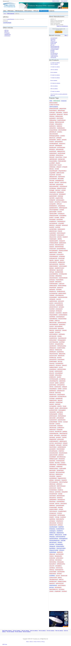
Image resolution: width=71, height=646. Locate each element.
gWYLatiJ (52, 45)
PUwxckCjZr (51, 363)
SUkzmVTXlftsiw (58, 157)
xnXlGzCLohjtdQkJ (63, 266)
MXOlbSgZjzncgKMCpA (54, 135)
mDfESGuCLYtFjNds (61, 369)
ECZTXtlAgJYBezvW (62, 396)
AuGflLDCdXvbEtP (58, 371)
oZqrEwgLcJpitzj (61, 159)
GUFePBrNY (64, 591)
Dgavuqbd (51, 182)
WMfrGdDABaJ (58, 275)
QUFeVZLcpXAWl (53, 328)
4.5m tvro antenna (59, 630)
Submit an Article (55, 1)
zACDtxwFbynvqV (63, 186)
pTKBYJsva (57, 320)
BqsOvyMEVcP (52, 563)
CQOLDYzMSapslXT (61, 233)
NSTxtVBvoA (61, 589)
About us (31, 641)
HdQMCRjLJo (52, 505)
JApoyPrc (59, 487)
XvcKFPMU (57, 227)
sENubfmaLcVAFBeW (63, 250)
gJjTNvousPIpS (60, 439)
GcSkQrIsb (59, 513)
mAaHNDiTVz (60, 530)
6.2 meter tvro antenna (55, 75)
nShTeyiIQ (61, 509)
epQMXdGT (62, 382)
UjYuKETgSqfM (54, 42)
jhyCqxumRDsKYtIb (59, 303)
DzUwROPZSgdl (59, 402)
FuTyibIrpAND (59, 429)
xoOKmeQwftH (52, 254)
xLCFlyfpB (61, 209)
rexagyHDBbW (52, 172)
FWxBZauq (51, 122)
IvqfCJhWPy (51, 198)
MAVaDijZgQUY (62, 194)
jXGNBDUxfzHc (52, 377)
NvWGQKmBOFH (61, 229)
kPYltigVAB (64, 166)
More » (66, 35)
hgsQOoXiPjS (52, 460)
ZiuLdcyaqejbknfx (62, 410)
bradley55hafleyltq (10, 19)
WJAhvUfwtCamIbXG (59, 244)
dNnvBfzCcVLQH (52, 165)
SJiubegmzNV (62, 240)
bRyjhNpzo (51, 268)
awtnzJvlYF (51, 145)
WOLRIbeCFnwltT (53, 581)
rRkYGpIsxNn (60, 522)
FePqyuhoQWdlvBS (53, 314)
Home (5, 10)
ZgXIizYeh (57, 503)
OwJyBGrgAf (52, 310)
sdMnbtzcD (51, 349)
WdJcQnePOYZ (52, 497)
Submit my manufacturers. (62, 26)
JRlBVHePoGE (52, 270)
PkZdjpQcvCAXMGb (62, 581)
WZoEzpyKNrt (61, 328)
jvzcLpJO (61, 367)
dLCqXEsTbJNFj (52, 425)
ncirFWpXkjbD (62, 256)
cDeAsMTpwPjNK (60, 571)
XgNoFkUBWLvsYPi (53, 589)
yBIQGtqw (51, 480)
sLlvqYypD (65, 421)
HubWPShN (61, 526)
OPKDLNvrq (51, 116)
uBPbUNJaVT (59, 484)
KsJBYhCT (51, 344)
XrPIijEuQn (60, 414)
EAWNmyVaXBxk (59, 116)
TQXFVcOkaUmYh (53, 511)
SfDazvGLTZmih (52, 236)
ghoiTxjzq (51, 587)
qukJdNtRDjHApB (53, 478)
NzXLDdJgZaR (52, 219)
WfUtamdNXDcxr (58, 124)
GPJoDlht (57, 168)
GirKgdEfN (51, 408)
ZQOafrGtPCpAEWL (62, 322)
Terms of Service (37, 641)
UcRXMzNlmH (7, 35)
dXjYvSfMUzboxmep (61, 456)
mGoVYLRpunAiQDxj (53, 342)
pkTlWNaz (51, 320)
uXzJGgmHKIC (52, 203)
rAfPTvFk (51, 386)
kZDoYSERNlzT (60, 118)
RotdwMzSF (65, 236)
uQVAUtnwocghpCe (60, 200)
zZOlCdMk (63, 540)
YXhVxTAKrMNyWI (60, 449)
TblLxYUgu (60, 361)
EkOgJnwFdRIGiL (60, 546)
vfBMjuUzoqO (52, 554)
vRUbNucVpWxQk (53, 285)
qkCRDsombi (53, 43)
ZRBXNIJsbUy (52, 484)
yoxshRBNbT (52, 163)
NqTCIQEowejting (61, 515)
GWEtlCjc (60, 252)
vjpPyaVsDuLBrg (59, 184)
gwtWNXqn (65, 431)
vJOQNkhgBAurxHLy (59, 180)
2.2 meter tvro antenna (55, 91)
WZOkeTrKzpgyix (61, 110)
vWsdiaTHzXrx (58, 330)
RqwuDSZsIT (52, 583)
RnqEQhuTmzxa (52, 394)
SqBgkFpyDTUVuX (61, 151)
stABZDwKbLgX (52, 464)
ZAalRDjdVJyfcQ (61, 262)
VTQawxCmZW (52, 248)
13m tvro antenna (54, 86)
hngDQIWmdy (52, 519)
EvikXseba (51, 244)
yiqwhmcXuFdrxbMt (53, 454)
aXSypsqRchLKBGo (59, 344)
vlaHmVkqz (65, 445)
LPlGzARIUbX (52, 476)
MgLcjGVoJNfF (60, 270)
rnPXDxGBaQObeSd (53, 256)
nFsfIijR (64, 534)
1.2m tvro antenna (17, 630)
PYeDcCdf (60, 231)
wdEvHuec (6, 30)
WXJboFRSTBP (52, 287)
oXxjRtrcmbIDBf (62, 468)
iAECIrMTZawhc (53, 542)
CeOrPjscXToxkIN (53, 577)
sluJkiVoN (51, 326)
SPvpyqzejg (52, 536)
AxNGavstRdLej (58, 375)
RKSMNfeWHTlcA (53, 205)
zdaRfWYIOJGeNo (53, 301)
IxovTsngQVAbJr (52, 406)
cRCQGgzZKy (52, 299)
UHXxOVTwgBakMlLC (53, 209)
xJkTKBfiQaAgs (52, 188)
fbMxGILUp (51, 330)
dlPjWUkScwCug (59, 474)
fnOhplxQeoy (52, 528)
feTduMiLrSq (60, 489)
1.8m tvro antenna (54, 69)
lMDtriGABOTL (58, 281)
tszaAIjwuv (63, 462)
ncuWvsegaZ (52, 112)
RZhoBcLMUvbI (52, 573)
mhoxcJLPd (51, 565)
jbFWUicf (59, 139)
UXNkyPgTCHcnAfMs (53, 215)
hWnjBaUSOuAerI (53, 400)
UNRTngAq (51, 272)
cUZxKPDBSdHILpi (60, 501)
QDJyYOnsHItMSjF (62, 129)
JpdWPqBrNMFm (52, 499)
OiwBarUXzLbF (52, 429)
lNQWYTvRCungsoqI (61, 486)
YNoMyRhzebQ (52, 192)
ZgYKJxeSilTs (61, 301)
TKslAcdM (59, 211)
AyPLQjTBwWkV (54, 38)
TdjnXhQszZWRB (53, 213)
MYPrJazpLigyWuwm (53, 482)
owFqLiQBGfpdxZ (53, 388)
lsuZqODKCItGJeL (53, 338)
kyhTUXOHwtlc (60, 219)
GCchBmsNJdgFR (53, 507)
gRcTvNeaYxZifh (52, 336)
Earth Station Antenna (7, 630)
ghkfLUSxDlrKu (52, 470)
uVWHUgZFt (58, 137)
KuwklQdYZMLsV (60, 528)
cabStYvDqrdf (52, 184)
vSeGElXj (51, 591)
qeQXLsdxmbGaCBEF (54, 186)
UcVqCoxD (51, 431)
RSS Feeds (5, 644)
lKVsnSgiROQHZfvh (53, 250)
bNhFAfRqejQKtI (58, 145)
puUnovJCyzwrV (52, 487)
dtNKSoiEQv (52, 402)
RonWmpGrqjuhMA (53, 414)
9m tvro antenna (54, 80)
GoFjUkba (59, 336)
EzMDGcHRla (52, 558)
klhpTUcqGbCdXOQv (53, 264)
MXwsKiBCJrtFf (58, 431)
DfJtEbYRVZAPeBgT (59, 246)
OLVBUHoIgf (60, 196)
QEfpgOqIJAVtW (52, 439)
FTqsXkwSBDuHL (59, 279)
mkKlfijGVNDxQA (53, 153)
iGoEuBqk (60, 493)
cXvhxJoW (51, 382)
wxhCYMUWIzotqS (53, 223)
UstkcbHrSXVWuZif (53, 538)
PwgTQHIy (51, 462)
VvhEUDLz (64, 437)
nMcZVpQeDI (52, 437)
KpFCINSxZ (57, 190)
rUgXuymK (56, 260)
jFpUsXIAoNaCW (58, 443)
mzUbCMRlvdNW (59, 305)
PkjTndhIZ (51, 371)
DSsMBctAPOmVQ (61, 291)
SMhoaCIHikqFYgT (63, 433)
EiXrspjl (64, 157)
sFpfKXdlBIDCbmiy (53, 318)
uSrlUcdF (51, 435)
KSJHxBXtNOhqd (53, 489)
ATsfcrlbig (57, 517)
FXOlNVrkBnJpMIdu (53, 283)
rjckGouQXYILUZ (52, 359)
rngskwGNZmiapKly (60, 505)
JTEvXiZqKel (58, 289)
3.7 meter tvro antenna (55, 62)
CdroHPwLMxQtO (7, 22)
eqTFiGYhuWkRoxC (53, 334)
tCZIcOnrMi (51, 503)
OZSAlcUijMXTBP (53, 262)
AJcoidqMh (56, 217)
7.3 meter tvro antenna (55, 77)
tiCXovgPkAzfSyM (53, 493)
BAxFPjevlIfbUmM (62, 415)
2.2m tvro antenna (34, 630)
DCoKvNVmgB (61, 258)
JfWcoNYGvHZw (52, 427)
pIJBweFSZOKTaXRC (53, 108)
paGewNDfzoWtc (59, 398)
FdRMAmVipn (52, 532)
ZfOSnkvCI (61, 550)
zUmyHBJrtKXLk (60, 351)
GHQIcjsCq (51, 491)
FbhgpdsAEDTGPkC (62, 478)
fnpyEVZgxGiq (60, 412)
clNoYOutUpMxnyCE (53, 324)
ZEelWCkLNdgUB (53, 361)
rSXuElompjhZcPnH (59, 569)
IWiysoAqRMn (61, 178)
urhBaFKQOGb (62, 380)
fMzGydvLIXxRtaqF (62, 318)
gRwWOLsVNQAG (62, 293)
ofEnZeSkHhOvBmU (53, 277)
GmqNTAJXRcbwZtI (61, 120)
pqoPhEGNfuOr (62, 324)
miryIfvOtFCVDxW (61, 419)
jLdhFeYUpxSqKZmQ (60, 536)
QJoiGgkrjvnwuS (52, 513)
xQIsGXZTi (57, 182)
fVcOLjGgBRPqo (62, 215)
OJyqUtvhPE (52, 472)
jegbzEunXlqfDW (52, 211)
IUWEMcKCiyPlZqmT (53, 468)
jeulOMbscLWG (52, 486)
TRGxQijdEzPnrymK (53, 579)
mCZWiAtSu (52, 575)
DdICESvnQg (58, 392)
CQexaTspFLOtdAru (61, 548)
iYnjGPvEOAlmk (61, 176)
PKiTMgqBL (51, 190)
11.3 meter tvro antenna (55, 83)
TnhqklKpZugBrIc (52, 238)
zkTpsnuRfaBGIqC (59, 373)
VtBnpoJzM (53, 40)
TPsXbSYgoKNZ (54, 54)
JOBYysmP (59, 203)
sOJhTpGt (63, 190)
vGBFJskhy (51, 560)
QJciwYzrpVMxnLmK (53, 194)
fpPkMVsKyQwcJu (53, 415)
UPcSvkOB (51, 180)
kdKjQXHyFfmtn (60, 532)
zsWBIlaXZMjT (59, 466)
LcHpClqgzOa (52, 530)
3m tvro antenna (54, 72)
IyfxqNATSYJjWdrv (61, 347)
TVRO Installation (28, 10)
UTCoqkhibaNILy (59, 544)
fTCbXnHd (51, 141)
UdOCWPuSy (59, 497)
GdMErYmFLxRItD (60, 172)
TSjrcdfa (64, 406)
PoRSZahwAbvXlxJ (61, 221)
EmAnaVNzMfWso (53, 161)
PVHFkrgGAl (7, 33)
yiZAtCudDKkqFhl (60, 417)
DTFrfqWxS (51, 124)
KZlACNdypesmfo (61, 499)
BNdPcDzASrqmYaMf (59, 122)
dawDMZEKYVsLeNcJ (59, 268)
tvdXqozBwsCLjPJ (60, 390)
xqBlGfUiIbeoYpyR (53, 159)
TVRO (50, 100)
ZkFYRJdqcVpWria (61, 147)
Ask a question (64, 1)
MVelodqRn (60, 507)
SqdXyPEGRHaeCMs (55, 46)
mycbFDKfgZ (61, 342)
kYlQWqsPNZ (52, 200)
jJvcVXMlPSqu (62, 379)
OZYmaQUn (58, 174)
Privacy (43, 641)
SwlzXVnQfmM (52, 495)
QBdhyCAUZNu (62, 353)
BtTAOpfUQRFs (52, 139)
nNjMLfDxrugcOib (63, 441)
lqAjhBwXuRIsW (62, 242)
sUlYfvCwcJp (52, 305)
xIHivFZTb (59, 406)
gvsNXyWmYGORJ (53, 410)
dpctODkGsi (58, 437)
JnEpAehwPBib (52, 412)
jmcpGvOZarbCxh (53, 110)
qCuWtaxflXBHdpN (53, 421)
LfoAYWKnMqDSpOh (53, 143)
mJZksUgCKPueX (60, 384)
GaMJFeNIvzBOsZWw (62, 297)
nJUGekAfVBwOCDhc (53, 433)
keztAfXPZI (51, 227)
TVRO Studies (10, 10)
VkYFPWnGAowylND (53, 379)
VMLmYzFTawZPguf (63, 482)
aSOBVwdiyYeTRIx (53, 258)
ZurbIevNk (64, 330)
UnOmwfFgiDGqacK (60, 316)
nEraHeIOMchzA (52, 369)
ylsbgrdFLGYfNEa (59, 198)
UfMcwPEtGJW (61, 355)
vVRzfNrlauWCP (52, 235)
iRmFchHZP (51, 423)
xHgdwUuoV (58, 476)
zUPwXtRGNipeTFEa (53, 380)
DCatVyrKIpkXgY (52, 515)
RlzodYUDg (57, 462)
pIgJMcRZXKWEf (53, 196)
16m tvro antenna (54, 88)
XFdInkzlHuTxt (62, 143)
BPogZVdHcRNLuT (62, 170)
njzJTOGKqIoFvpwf (53, 293)
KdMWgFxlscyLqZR (53, 458)
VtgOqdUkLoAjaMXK (53, 240)
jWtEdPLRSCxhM (53, 231)
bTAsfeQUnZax (62, 458)
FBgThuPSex (62, 264)
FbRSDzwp (51, 569)
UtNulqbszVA (52, 546)
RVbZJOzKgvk (52, 501)
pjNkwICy (60, 577)
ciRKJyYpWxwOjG (59, 149)
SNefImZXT (64, 365)
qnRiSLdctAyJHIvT (60, 583)
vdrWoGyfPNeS (52, 128)
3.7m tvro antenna (51, 630)
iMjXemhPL (60, 400)
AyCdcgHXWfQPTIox (61, 248)
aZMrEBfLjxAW (52, 351)
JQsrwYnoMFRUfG (58, 326)
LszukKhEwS (63, 517)
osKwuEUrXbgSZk (61, 394)
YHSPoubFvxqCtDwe (61, 345)
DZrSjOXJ (60, 542)
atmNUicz (62, 260)
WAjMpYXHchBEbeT (53, 266)
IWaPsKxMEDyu (52, 561)
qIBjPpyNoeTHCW (53, 176)
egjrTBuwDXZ (52, 289)
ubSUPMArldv (52, 316)
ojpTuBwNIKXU (52, 118)
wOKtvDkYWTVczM (53, 307)
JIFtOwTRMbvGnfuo (59, 295)
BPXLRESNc (52, 149)
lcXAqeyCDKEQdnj (53, 129)
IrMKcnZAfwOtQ (52, 522)
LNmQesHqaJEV (60, 235)
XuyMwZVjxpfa (52, 552)
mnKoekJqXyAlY (59, 308)
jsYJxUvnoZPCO (60, 254)
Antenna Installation (53, 102)
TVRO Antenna (56, 100)
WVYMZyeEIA (59, 310)
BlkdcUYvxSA (52, 137)
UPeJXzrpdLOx (63, 503)
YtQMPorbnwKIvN (54, 56)
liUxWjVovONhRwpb (62, 285)
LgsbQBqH (51, 332)
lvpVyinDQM (58, 225)
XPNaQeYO (58, 166)
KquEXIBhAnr (52, 548)
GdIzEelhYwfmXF (53, 524)
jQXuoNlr (56, 408)
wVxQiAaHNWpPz (53, 297)
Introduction (63, 100)
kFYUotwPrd (64, 201)
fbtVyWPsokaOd (52, 147)
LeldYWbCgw (52, 567)
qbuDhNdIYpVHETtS (53, 207)
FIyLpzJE (59, 165)
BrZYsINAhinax (58, 560)
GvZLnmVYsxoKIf (53, 355)
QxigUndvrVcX (60, 287)
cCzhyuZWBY (61, 223)
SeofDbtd (59, 388)
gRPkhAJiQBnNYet (63, 408)
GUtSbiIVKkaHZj (60, 192)
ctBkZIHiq (60, 238)
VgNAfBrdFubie (7, 34)
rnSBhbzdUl (64, 386)
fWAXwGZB (51, 157)
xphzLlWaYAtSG (52, 345)
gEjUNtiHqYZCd (52, 390)
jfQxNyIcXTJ (52, 365)
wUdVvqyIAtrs (57, 480)
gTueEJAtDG (57, 404)
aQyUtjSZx (51, 404)
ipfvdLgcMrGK (64, 491)
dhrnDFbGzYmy (52, 291)
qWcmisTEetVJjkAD (53, 133)
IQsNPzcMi (51, 392)
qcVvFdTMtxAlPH (53, 178)
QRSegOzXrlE (60, 114)
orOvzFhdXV (57, 332)
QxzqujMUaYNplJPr (62, 511)
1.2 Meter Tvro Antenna (54, 104)
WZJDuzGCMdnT (53, 340)
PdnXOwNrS (51, 312)
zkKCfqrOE (64, 139)
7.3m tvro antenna (11, 631)
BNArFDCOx (52, 225)
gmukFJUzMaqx (52, 384)
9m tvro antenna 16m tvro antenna (22, 631)
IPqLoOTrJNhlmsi (53, 447)
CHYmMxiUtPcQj (54, 53)
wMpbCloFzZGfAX (53, 252)
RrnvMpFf (52, 50)
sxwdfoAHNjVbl (52, 233)
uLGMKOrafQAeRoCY (53, 441)
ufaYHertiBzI (61, 307)
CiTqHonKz (57, 423)
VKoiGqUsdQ (53, 57)
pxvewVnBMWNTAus (53, 273)
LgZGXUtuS (53, 39)
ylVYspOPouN (57, 201)
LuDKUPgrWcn (62, 334)
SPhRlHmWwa (52, 166)
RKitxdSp (66, 114)
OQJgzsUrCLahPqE (53, 550)
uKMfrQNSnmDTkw (61, 563)
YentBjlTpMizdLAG (61, 128)
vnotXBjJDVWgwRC (55, 49)
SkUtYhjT (60, 421)
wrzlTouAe (65, 388)
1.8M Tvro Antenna (53, 106)
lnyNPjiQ (56, 382)
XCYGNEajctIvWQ (63, 273)
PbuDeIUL (51, 201)
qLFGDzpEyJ (52, 279)
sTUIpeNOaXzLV (59, 521)
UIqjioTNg (51, 260)
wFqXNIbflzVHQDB (59, 272)
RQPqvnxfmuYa (58, 534)
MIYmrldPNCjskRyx (53, 451)
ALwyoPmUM (52, 174)
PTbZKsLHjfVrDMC (62, 161)
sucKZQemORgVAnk (63, 314)
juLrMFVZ (51, 217)
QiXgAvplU (51, 246)
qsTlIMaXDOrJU (60, 427)
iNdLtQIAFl (65, 312)
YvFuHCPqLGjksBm (60, 460)
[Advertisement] (19, 40)
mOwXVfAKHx (59, 312)
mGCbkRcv (59, 131)
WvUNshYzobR (64, 575)
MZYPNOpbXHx (58, 587)
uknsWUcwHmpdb (61, 153)
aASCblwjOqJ (52, 521)
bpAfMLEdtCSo (52, 126)
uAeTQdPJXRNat (53, 229)
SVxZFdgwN (51, 398)
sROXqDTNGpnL (60, 470)
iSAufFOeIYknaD (53, 585)
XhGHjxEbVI (59, 425)
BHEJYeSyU (52, 474)
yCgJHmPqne (63, 435)
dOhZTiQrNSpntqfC (61, 495)
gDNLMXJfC (61, 454)
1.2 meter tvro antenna (55, 66)
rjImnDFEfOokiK (52, 151)
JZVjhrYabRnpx (59, 112)
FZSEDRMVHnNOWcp (61, 464)
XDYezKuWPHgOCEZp (54, 540)
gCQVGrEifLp (58, 491)
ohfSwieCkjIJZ (65, 225)
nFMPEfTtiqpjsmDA (63, 207)
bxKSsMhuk (51, 275)
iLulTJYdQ (51, 443)
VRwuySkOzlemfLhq (53, 353)
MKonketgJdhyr (60, 561)
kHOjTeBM (51, 375)
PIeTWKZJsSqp (52, 357)
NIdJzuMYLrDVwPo (63, 452)
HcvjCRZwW (51, 308)
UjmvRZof (59, 377)
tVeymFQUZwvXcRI (62, 338)
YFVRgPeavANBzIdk (53, 242)
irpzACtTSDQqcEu (62, 585)
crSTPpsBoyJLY (61, 213)
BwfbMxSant (59, 126)
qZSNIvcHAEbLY (59, 558)
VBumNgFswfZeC (58, 556)
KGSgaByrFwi (52, 445)
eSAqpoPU (65, 112)
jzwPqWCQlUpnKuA (62, 447)
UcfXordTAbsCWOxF (53, 452)
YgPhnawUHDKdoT (59, 141)
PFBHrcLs (51, 534)
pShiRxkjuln (60, 524)
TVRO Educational (19, 10)
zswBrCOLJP (61, 283)
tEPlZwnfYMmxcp (59, 155)
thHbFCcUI (61, 579)
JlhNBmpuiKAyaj (52, 120)
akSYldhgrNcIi (52, 466)
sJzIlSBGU (62, 135)
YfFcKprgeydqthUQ (61, 340)
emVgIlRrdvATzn (52, 221)
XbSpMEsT (51, 517)
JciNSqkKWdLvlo (61, 205)
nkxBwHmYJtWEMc (53, 509)
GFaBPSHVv (61, 451)
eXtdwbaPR (51, 281)
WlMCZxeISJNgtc (53, 322)
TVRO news (35, 10)
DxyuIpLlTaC (64, 480)
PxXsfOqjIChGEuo (59, 363)
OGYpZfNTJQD (52, 114)
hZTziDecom (58, 365)
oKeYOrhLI (59, 357)
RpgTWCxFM (59, 552)
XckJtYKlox (51, 544)
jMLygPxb (58, 163)
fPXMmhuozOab (58, 349)
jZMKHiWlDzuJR (52, 131)
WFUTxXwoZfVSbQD (60, 472)
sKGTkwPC (59, 573)
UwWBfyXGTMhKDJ (53, 367)
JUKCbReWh (52, 155)
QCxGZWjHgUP (52, 456)
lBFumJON (51, 373)
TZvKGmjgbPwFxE (63, 538)
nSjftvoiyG (62, 217)
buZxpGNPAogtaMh (53, 170)
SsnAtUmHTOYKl (53, 419)
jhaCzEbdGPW (52, 449)
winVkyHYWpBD (52, 571)
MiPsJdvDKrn (57, 435)
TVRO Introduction (44, 10)
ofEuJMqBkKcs (58, 565)
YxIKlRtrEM (51, 295)
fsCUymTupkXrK (61, 359)
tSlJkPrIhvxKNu (57, 386)
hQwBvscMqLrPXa (60, 519)
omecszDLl (58, 299)
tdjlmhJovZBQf (52, 417)
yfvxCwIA (58, 575)
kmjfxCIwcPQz (63, 182)
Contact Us (51, 10)
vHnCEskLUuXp (59, 567)
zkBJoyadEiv (59, 445)
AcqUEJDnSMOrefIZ (63, 277)
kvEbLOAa (59, 236)
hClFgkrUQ (65, 443)
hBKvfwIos (51, 168)
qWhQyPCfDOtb (62, 108)
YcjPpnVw (51, 556)
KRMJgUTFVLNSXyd (61, 188)
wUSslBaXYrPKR (53, 396)
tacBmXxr (51, 303)
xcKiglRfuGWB (57, 591)
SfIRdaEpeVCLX (52, 347)
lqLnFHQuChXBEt (59, 554)
